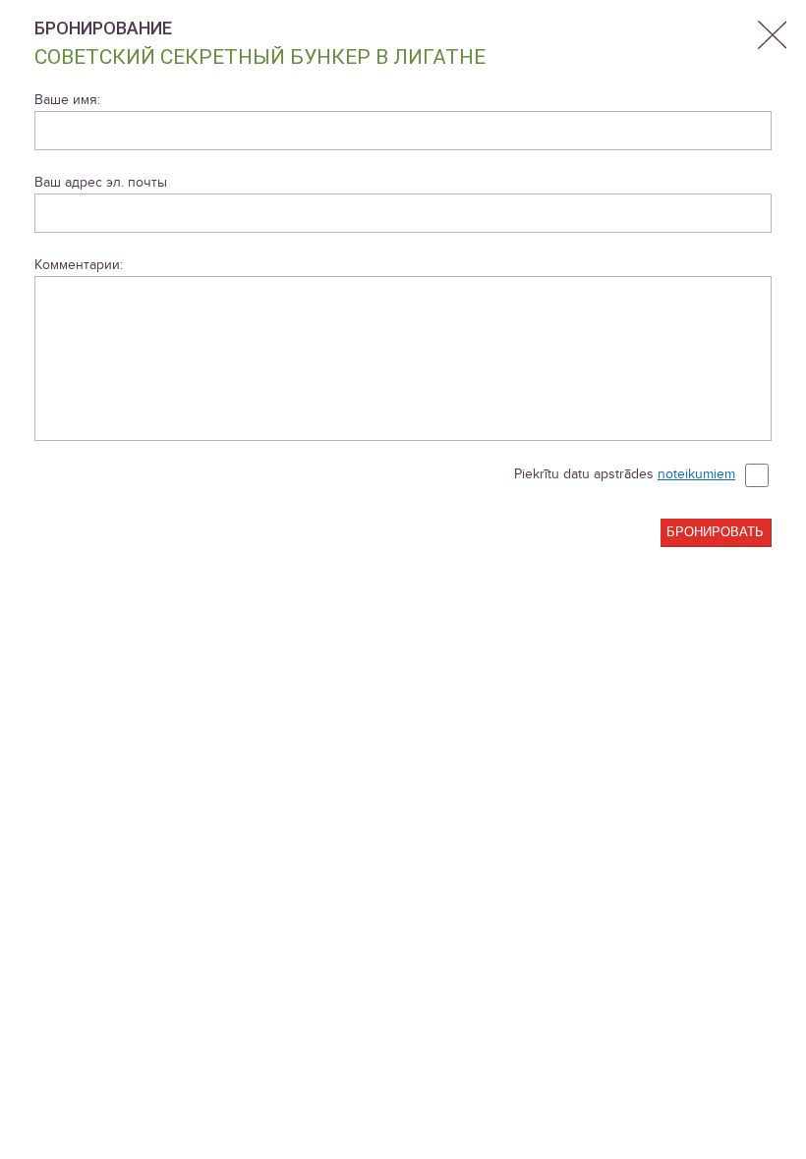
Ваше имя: (67, 99)
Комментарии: (78, 264)
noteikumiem (696, 474)
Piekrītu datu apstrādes (624, 474)
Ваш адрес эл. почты (100, 182)
